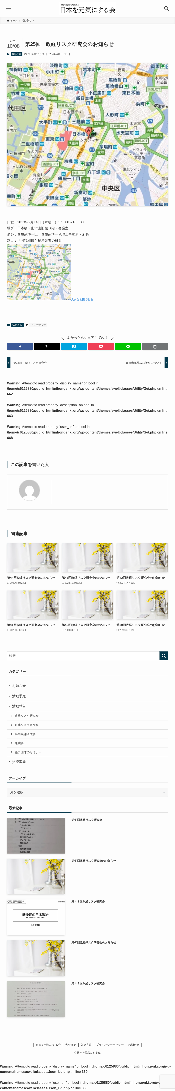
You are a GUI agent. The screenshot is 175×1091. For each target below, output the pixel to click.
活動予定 (16, 54)
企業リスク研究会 (27, 725)
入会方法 (86, 1044)
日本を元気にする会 (48, 1044)
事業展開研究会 (25, 734)
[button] (20, 346)
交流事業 (19, 762)
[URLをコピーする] (155, 346)
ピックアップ (38, 325)
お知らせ (19, 686)
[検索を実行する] (163, 655)
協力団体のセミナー (28, 752)
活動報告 (19, 706)
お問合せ (133, 1044)
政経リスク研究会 (27, 715)
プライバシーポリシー (110, 1044)
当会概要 (70, 1044)
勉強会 (19, 743)
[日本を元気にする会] (87, 8)
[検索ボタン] (166, 8)
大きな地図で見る (82, 299)
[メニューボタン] (8, 8)
